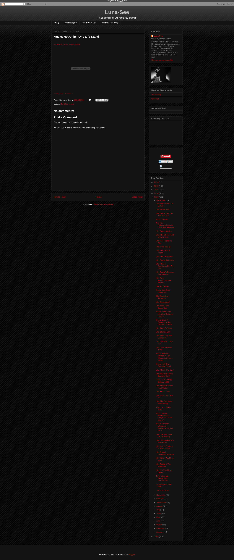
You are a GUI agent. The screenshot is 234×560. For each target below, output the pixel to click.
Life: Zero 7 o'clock (164, 328)
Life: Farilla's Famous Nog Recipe (165, 273)
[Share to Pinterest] (107, 100)
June (158, 513)
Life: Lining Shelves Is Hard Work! (164, 447)
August (159, 506)
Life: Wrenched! (162, 209)
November (161, 495)
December (161, 200)
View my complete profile (162, 60)
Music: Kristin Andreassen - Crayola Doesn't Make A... (164, 416)
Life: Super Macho (164, 231)
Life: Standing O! (163, 332)
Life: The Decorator (164, 256)
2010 (156, 193)
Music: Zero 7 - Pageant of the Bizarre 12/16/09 (164, 322)
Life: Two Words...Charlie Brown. (163, 280)
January (160, 532)
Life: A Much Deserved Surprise (165, 453)
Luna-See (117, 12)
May (158, 517)
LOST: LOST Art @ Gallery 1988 (164, 381)
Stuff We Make (89, 23)
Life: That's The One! (165, 370)
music (71, 104)
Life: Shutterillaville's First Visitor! (164, 387)
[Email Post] (90, 100)
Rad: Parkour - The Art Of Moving (164, 435)
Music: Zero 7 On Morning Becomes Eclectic (164, 314)
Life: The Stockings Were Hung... (164, 402)
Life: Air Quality (162, 286)
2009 (156, 197)
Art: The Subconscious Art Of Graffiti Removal (165, 225)
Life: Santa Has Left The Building (164, 214)
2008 (156, 536)
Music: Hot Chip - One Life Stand (163, 365)
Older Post (137, 197)
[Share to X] (102, 100)
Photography (71, 23)
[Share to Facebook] (104, 100)
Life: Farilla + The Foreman (163, 465)
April (158, 521)
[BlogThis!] (99, 100)
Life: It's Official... (163, 490)
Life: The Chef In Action (163, 251)
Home (99, 197)
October (160, 499)
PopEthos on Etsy (110, 23)
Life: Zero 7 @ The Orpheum (164, 336)
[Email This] (96, 100)
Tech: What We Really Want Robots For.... (163, 478)
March (159, 524)
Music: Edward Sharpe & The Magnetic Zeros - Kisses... (164, 356)
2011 (156, 190)
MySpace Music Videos (66, 94)
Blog (56, 23)
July (158, 510)
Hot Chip (56, 94)
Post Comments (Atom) (104, 204)
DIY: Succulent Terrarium (162, 297)
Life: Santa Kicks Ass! (165, 260)
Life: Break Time (163, 391)
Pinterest (155, 99)
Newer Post (59, 197)
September (161, 502)
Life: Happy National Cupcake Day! (164, 375)
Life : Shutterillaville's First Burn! (165, 441)
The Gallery (156, 94)
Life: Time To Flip (163, 247)
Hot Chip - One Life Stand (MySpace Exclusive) (67, 44)
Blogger (131, 554)
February (160, 528)
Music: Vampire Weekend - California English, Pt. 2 (164, 427)
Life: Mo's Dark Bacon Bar (162, 307)
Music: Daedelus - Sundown (163, 291)
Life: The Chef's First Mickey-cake (165, 236)
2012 (156, 186)
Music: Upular (162, 219)
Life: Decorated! (163, 302)
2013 (156, 182)
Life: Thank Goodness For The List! (165, 266)
